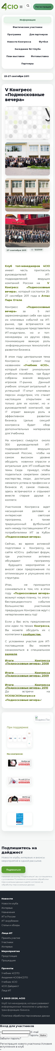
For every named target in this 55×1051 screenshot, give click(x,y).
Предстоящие (9, 956)
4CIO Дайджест (10, 986)
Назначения (8, 912)
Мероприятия (11, 951)
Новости (7, 898)
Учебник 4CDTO (11, 973)
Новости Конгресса (19, 41)
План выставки (15, 56)
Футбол (43, 41)
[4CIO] (10, 6)
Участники (7, 942)
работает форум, (38, 552)
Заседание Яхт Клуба (27, 49)
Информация (27, 20)
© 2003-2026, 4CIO (13, 998)
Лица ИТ (7, 933)
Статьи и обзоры (11, 925)
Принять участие (11, 938)
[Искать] (27, 5)
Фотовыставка (40, 56)
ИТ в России (8, 916)
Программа (14, 34)
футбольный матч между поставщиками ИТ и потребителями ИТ (27, 528)
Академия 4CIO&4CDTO (15, 977)
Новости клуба (10, 903)
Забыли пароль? (10, 1038)
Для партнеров (38, 34)
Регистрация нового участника (20, 1043)
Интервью (7, 908)
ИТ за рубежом (10, 921)
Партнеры (27, 63)
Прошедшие (9, 960)
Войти (43, 1035)
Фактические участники (27, 27)
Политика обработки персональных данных (26, 1015)
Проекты (7, 968)
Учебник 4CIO (9, 982)
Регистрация (43, 6)
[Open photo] (27, 123)
